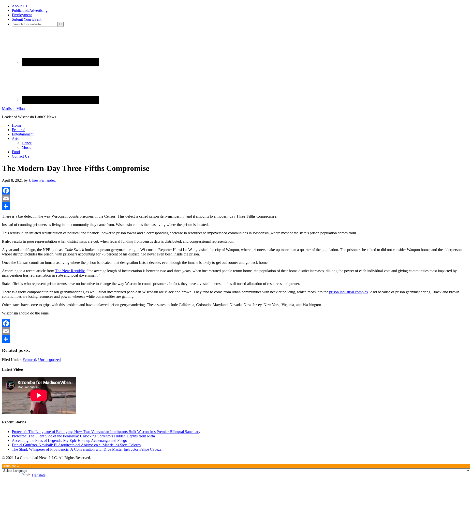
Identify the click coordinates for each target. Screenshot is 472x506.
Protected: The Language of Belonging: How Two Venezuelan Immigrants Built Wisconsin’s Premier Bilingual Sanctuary (106, 432)
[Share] (236, 206)
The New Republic (70, 271)
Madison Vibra (13, 108)
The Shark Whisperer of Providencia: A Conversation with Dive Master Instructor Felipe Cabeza (87, 449)
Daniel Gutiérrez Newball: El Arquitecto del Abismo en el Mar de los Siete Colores (76, 445)
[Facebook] (236, 190)
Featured (29, 359)
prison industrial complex (348, 292)
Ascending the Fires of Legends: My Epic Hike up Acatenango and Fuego (69, 440)
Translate (38, 475)
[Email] (236, 198)
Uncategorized (49, 359)
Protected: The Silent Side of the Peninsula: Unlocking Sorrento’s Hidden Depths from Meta (83, 436)
